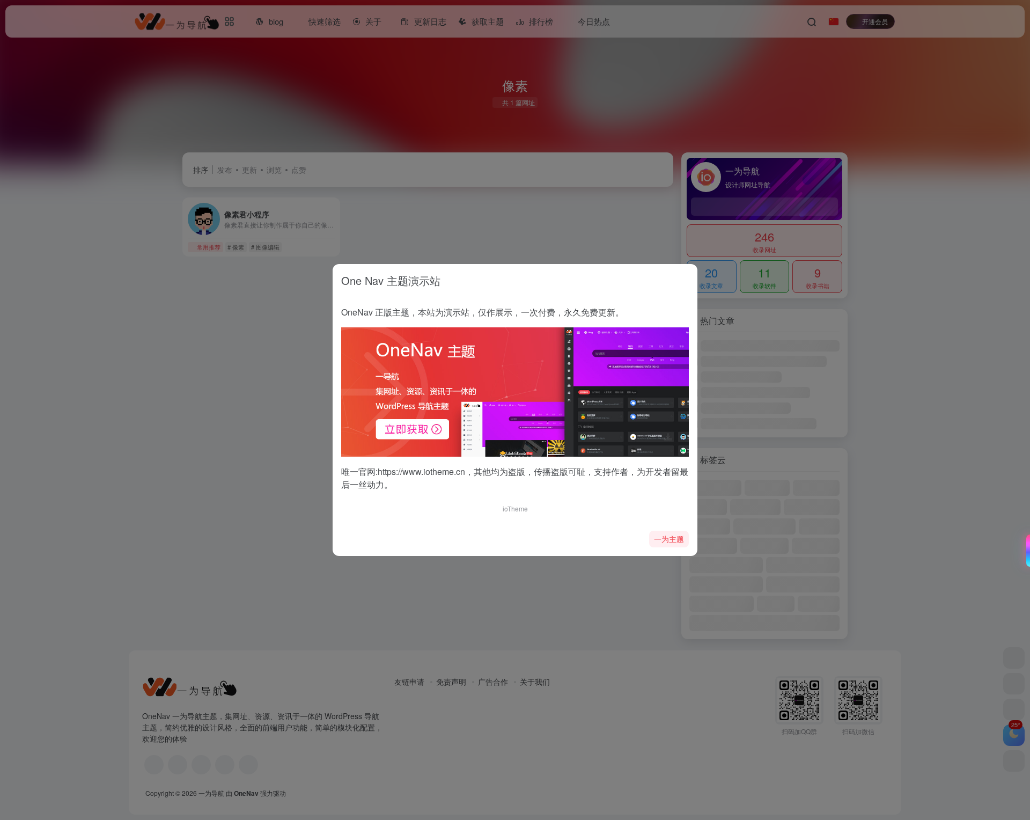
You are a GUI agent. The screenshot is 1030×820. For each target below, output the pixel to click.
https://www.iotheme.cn (421, 471)
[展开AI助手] (1025, 551)
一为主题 (669, 538)
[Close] (685, 277)
